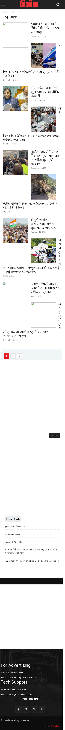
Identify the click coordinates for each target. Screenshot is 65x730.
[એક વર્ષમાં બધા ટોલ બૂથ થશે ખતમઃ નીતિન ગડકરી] (15, 98)
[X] (34, 709)
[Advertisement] (32, 392)
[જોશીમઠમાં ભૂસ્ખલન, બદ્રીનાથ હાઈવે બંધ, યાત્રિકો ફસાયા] (43, 187)
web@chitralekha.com (20, 694)
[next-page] (19, 356)
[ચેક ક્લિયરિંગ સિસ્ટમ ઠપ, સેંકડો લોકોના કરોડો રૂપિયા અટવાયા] (43, 119)
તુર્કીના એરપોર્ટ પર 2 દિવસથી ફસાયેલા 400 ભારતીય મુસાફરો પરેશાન (46, 158)
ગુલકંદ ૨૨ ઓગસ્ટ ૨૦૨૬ (16, 526)
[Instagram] (26, 709)
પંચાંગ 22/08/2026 (13, 542)
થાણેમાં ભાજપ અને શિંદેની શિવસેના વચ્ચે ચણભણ (45, 28)
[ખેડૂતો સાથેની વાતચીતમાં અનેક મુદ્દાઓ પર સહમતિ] (15, 230)
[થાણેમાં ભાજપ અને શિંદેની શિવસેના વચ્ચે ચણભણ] (15, 35)
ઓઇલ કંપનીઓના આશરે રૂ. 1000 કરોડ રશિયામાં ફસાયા (45, 288)
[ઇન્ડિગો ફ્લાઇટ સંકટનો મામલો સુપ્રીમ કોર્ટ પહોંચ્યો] (43, 55)
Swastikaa (55, 726)
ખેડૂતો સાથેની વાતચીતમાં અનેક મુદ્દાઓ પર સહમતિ (43, 224)
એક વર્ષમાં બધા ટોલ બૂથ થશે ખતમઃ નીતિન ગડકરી (46, 92)
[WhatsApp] (42, 709)
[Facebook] (18, 709)
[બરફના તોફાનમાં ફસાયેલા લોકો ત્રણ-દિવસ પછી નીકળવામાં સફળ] (43, 315)
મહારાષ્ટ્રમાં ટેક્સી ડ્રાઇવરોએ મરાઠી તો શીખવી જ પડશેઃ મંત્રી (32, 561)
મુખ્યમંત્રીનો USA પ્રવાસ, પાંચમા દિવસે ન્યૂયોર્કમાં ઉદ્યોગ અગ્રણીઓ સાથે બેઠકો (31, 551)
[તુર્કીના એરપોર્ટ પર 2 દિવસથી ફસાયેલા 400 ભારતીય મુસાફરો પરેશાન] (15, 162)
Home (6, 12)
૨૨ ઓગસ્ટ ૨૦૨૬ (12, 534)
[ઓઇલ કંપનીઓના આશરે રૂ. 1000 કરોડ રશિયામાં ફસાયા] (15, 294)
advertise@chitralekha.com (23, 677)
